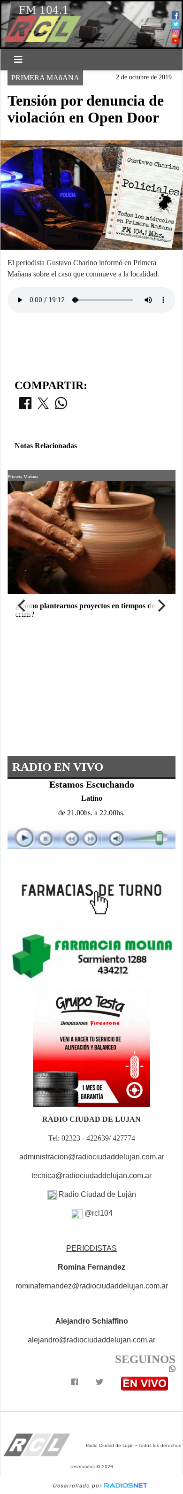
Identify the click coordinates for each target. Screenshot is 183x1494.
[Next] (160, 605)
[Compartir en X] (43, 406)
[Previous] (22, 605)
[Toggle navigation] (18, 60)
